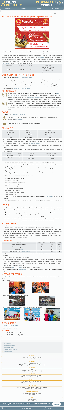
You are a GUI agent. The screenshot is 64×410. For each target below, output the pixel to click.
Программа (55, 8)
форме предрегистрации (34, 97)
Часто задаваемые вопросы (11, 349)
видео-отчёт (41, 57)
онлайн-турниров (26, 251)
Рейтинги (23, 8)
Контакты (57, 107)
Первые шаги (17, 88)
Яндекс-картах (18, 119)
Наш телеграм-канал (10, 328)
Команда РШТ (6, 325)
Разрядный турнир (25, 88)
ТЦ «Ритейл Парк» (7, 276)
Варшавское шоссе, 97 (19, 114)
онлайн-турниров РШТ (24, 269)
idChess (22, 249)
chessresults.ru (5, 63)
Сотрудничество (8, 351)
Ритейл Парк (14, 325)
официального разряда (34, 143)
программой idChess (17, 267)
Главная (7, 8)
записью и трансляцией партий (24, 77)
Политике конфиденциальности (16, 404)
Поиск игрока (7, 343)
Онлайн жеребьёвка (9, 345)
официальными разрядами (35, 53)
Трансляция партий (9, 347)
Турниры (39, 8)
